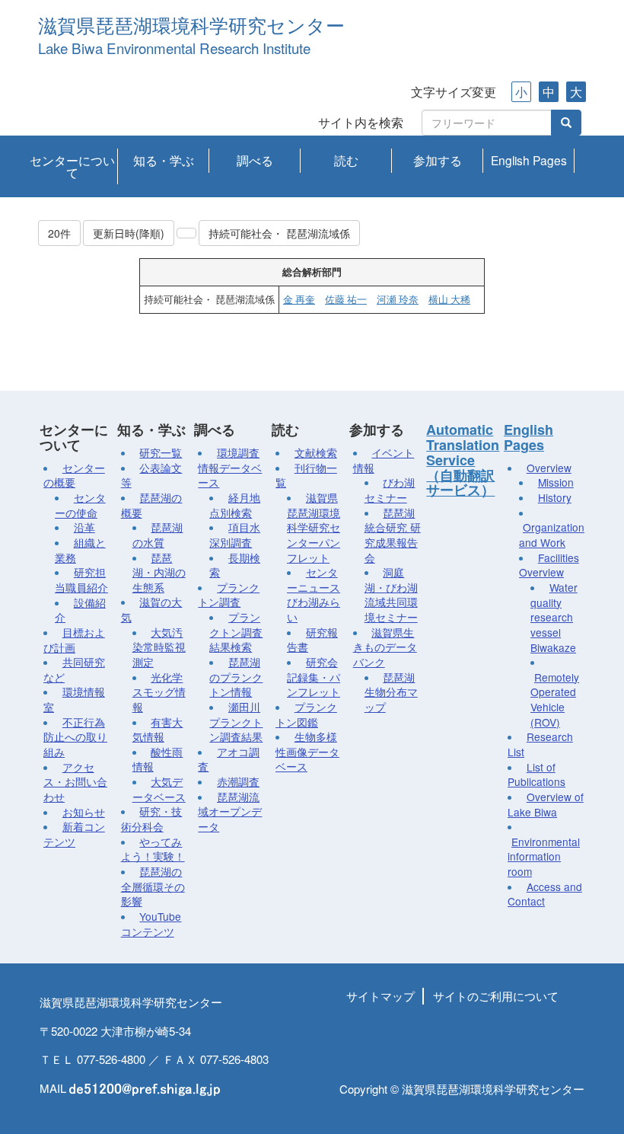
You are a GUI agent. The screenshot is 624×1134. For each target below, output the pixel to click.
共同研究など (74, 669)
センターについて (72, 166)
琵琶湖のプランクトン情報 (236, 676)
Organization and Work (551, 534)
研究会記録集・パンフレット (313, 676)
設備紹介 (80, 610)
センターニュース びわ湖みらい (313, 594)
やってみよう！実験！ (153, 849)
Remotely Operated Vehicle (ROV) (554, 699)
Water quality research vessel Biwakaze (554, 617)
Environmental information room (544, 856)
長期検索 (234, 565)
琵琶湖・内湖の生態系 (159, 572)
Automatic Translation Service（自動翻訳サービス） (462, 460)
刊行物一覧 (306, 475)
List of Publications (536, 774)
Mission (556, 482)
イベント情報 (384, 460)
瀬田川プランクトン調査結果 (236, 721)
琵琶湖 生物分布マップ (391, 691)
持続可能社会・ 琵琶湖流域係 (279, 233)
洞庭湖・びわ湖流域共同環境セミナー (391, 594)
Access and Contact (545, 894)
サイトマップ (380, 996)
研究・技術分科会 (152, 818)
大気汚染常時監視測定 (159, 646)
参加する (437, 160)
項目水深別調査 (234, 534)
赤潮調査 (238, 781)
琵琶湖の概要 (152, 505)
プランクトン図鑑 (306, 714)
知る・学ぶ (163, 160)
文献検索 (315, 452)
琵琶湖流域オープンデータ (230, 811)
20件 (59, 233)
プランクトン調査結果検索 (236, 631)
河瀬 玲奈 (398, 299)
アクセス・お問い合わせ (75, 781)
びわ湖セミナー (390, 489)
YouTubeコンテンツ (151, 924)
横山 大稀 (449, 299)
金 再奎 (299, 299)
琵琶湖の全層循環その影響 (153, 886)
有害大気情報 (157, 729)
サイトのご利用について (496, 996)
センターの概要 (74, 475)
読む (346, 160)
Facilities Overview (549, 565)
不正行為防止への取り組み (75, 736)
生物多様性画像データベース (307, 751)
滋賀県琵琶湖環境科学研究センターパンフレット (313, 527)
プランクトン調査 (228, 595)
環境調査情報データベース (230, 467)
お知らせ (83, 811)
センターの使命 (80, 505)
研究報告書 (312, 639)
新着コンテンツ (74, 834)
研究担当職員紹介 (81, 579)
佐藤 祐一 (346, 299)
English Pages (529, 160)
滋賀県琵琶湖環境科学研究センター (191, 26)
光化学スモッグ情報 (159, 691)
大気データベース (159, 789)
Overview (549, 467)
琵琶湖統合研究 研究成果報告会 (393, 535)
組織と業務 (80, 550)
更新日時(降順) (128, 233)
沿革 (84, 527)
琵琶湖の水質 (157, 534)
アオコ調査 (228, 759)
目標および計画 (74, 639)
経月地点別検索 (234, 505)
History (554, 497)
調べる (255, 160)
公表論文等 (152, 475)
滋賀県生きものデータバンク (385, 646)
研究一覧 (160, 452)
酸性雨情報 (157, 759)
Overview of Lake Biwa (546, 804)
